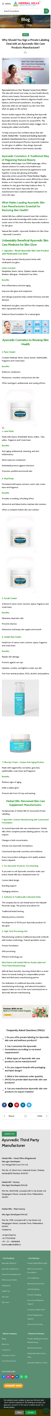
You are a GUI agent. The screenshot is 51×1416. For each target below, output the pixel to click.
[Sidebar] (3, 428)
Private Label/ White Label (37, 1263)
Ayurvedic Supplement (10, 1269)
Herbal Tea (6, 1291)
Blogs (4, 1339)
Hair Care (5, 1297)
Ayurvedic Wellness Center (37, 1363)
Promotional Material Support (35, 1302)
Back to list (25, 1116)
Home (22, 25)
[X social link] (10, 1105)
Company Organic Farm (36, 1309)
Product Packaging (34, 1295)
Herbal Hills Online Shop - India (37, 1355)
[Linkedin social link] (22, 1105)
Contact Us (9, 1134)
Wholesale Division (34, 1348)
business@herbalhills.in (11, 1244)
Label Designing (33, 1289)
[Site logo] (26, 3)
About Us (5, 1344)
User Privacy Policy (9, 1361)
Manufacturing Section (35, 1284)
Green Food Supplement (11, 1274)
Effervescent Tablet (9, 1280)
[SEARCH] (46, 11)
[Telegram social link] (29, 1105)
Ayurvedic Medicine (9, 1263)
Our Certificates (33, 1278)
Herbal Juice (6, 1285)
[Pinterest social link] (16, 1105)
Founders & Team (8, 1355)
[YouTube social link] (12, 1377)
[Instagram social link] (8, 1377)
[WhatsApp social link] (21, 1377)
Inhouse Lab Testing (35, 1324)
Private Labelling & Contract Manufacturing (37, 1340)
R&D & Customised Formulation (34, 1271)
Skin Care (5, 1302)
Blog (29, 25)
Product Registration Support (35, 1317)
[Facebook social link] (4, 1105)
